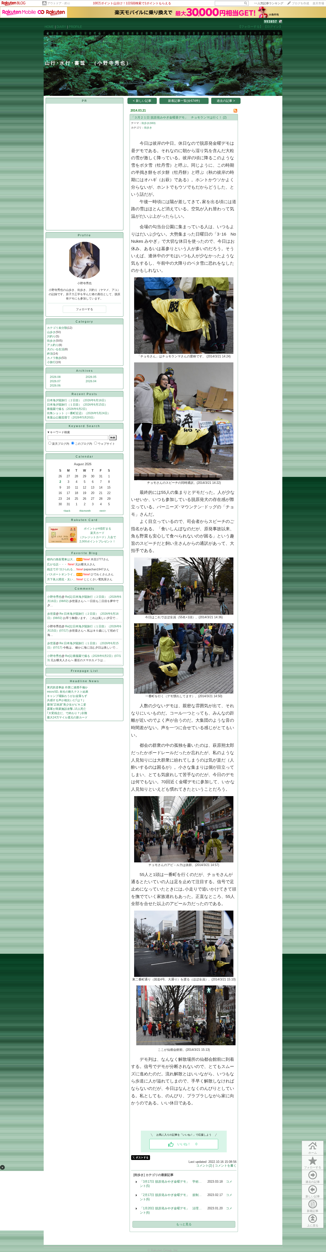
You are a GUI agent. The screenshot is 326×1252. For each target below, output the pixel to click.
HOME (49, 27)
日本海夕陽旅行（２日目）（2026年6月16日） (77, 400)
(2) (224, 117)
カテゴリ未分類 (57, 328)
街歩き (51, 340)
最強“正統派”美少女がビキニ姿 (66, 704)
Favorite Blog (84, 553)
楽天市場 (318, 3)
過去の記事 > (226, 101)
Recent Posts (84, 394)
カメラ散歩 (54, 358)
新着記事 (312, 1211)
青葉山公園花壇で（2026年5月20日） (71, 417)
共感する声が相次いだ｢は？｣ (65, 700)
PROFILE (75, 27)
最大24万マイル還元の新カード (67, 717)
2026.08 (55, 377)
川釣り (51, 336)
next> (103, 510)
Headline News (84, 681)
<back (66, 510)
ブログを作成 (300, 3)
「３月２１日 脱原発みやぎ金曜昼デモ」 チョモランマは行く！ (176, 117)
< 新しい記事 (142, 101)
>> (268, 3)
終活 (50, 353)
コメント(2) (204, 1165)
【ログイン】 (273, 26)
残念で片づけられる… (61, 569)
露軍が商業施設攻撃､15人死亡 (66, 709)
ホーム (312, 1152)
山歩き (51, 332)
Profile (84, 235)
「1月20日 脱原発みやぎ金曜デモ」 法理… (171, 1208)
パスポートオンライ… (61, 574)
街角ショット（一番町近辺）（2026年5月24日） (78, 413)
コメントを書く (226, 1165)
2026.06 (55, 385)
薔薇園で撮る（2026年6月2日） (68, 409)
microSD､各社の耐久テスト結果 (67, 691)
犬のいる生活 (55, 349)
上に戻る (312, 1225)
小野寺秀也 (54, 596)
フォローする (312, 1167)
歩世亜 (51, 613)
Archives (84, 370)
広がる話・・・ (57, 564)
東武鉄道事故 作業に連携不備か (67, 687)
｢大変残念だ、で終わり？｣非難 (67, 713)
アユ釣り (52, 345)
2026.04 (91, 381)
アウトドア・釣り (58, 3)
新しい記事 (312, 1196)
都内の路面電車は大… (61, 559)
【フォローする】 (250, 26)
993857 (270, 21)
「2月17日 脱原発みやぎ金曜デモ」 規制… (171, 1195)
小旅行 (51, 362)
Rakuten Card (84, 520)
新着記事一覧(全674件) (184, 101)
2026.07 (55, 381)
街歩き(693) (149, 123)
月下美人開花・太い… (61, 579)
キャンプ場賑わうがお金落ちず (67, 696)
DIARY (61, 27)
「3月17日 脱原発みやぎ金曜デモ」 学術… (171, 1181)
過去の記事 (312, 1182)
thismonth (85, 510)
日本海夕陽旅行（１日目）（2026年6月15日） (77, 404)
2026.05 (91, 377)
